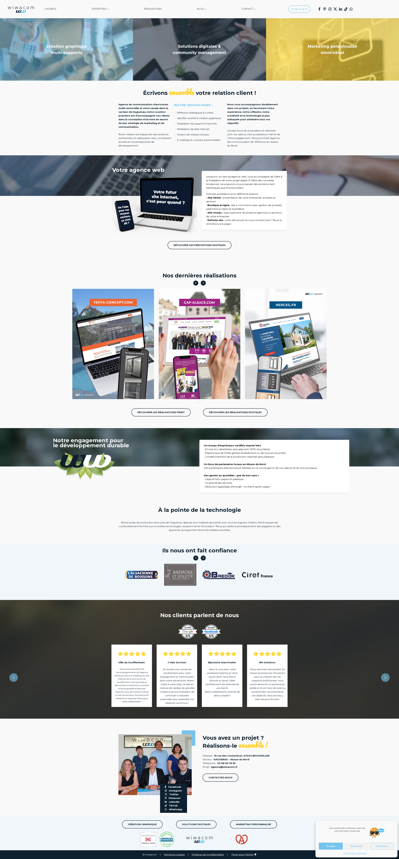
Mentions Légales (174, 854)
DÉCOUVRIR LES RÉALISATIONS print (161, 412)
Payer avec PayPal (242, 854)
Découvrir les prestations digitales (199, 245)
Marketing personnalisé (253, 824)
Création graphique (142, 824)
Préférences (382, 846)
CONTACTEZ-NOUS (220, 777)
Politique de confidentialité (355, 853)
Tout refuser (357, 846)
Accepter (330, 846)
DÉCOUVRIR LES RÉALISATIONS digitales (235, 412)
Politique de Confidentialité (208, 854)
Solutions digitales (196, 824)
